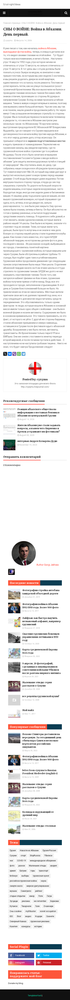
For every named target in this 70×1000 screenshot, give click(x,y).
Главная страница (11, 23)
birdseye (13, 876)
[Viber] (14, 354)
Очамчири (48, 906)
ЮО (11, 916)
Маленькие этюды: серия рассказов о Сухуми (37, 684)
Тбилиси (48, 855)
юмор (31, 896)
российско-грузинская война (23, 881)
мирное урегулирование (38, 886)
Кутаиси (13, 906)
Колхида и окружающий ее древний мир (38, 814)
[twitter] (49, 955)
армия (13, 871)
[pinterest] (49, 962)
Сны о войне (15, 911)
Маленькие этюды (37, 866)
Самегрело (26, 891)
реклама (26, 901)
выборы (25, 876)
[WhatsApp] (19, 354)
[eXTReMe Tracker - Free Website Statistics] (11, 574)
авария (53, 866)
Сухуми (13, 855)
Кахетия (13, 926)
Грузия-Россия (49, 850)
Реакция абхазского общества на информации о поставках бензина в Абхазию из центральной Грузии (38, 412)
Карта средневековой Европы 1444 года (39, 651)
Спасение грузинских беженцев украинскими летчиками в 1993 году (40, 637)
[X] (5, 354)
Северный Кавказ (18, 921)
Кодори (38, 916)
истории (38, 926)
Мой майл (28, 710)
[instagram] (21, 962)
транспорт (43, 871)
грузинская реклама (39, 921)
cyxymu (9, 40)
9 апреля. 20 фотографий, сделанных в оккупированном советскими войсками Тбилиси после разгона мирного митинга (41, 668)
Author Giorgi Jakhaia (47, 564)
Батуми (23, 871)
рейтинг (38, 891)
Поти (40, 896)
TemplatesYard (34, 995)
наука (43, 881)
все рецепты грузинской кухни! (40, 696)
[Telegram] (23, 354)
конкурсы (25, 926)
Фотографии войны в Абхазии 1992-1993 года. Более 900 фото (40, 606)
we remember (40, 901)
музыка (13, 891)
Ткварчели (26, 906)
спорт (23, 855)
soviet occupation (48, 911)
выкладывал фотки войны (17, 51)
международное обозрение (43, 861)
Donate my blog (15, 983)
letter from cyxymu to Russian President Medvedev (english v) (40, 772)
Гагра (49, 896)
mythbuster (31, 911)
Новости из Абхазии (29, 850)
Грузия (13, 850)
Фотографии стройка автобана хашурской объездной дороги (40, 592)
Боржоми (54, 901)
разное (21, 866)
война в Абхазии (47, 48)
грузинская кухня (41, 876)
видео (28, 916)
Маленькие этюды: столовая (39, 826)
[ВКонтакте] (10, 354)
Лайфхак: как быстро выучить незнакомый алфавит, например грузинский (41, 621)
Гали (37, 906)
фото (12, 866)
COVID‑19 (21, 861)
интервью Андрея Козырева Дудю (37, 441)
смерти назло (16, 886)
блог (19, 916)
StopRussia (35, 855)
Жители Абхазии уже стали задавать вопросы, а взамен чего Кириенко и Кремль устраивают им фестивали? (38, 428)
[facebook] (21, 955)
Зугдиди (14, 901)
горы (32, 871)
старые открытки (17, 896)
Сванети (50, 916)
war (11, 861)
